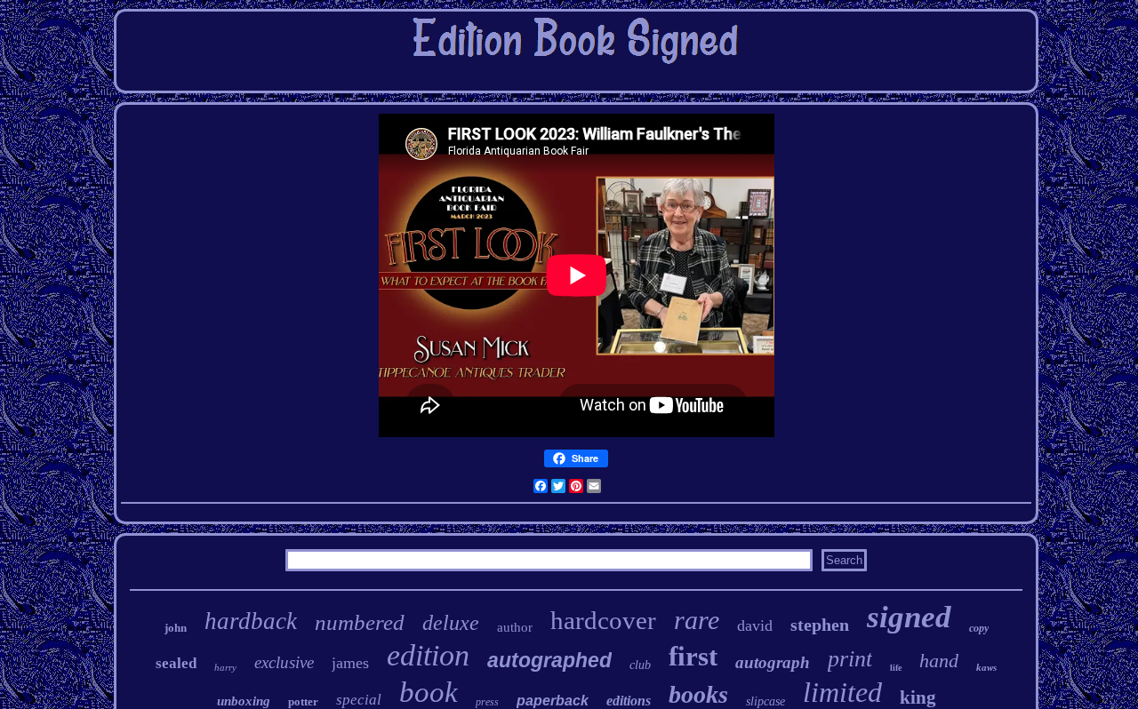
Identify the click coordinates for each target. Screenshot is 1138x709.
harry (225, 667)
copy (979, 628)
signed (909, 617)
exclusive (284, 662)
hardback (250, 621)
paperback (553, 700)
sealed (176, 663)
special (358, 699)
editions (628, 700)
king (918, 697)
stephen (819, 624)
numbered (360, 622)
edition (428, 655)
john (175, 627)
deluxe (450, 622)
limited (842, 692)
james (350, 663)
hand (938, 660)
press (487, 702)
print (850, 659)
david (755, 625)
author (515, 627)
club (640, 665)
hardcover (603, 620)
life (896, 668)
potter (303, 701)
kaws (986, 667)
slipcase (765, 701)
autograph (772, 662)
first (693, 656)
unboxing (243, 701)
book (428, 692)
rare (696, 619)
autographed (549, 660)
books (698, 694)
